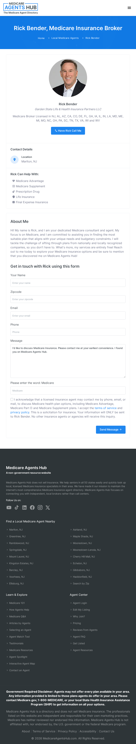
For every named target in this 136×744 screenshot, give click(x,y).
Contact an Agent (19, 670)
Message (16, 340)
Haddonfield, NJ (82, 576)
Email (14, 308)
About (26, 731)
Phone (14, 324)
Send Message (109, 429)
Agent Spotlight (17, 656)
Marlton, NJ (15, 529)
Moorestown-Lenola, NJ (86, 549)
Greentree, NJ (17, 536)
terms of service (106, 408)
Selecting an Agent (19, 629)
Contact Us (106, 731)
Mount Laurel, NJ (18, 556)
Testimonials (15, 643)
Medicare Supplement (30, 186)
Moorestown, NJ (82, 543)
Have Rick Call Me (69, 130)
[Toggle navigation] (129, 8)
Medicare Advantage (29, 181)
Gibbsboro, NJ (81, 569)
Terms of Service (44, 731)
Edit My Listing (81, 609)
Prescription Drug (27, 191)
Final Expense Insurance (31, 202)
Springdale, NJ (17, 549)
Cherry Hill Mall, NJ (83, 556)
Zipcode (15, 292)
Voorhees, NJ (16, 576)
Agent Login (79, 602)
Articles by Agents (19, 623)
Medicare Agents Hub (26, 467)
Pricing (76, 623)
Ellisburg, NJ (16, 583)
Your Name (17, 275)
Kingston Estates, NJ (20, 563)
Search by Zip (80, 583)
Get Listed (78, 643)
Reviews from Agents (84, 629)
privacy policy (19, 412)
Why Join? (78, 616)
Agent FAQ (78, 636)
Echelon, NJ (79, 563)
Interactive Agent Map (21, 663)
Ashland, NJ (79, 529)
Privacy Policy (67, 731)
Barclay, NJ (15, 569)
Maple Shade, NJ (82, 536)
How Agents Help (18, 609)
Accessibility (88, 731)
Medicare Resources (20, 650)
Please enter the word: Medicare (32, 383)
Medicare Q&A (17, 616)
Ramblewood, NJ (18, 543)
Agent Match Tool (19, 636)
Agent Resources (82, 650)
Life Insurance (25, 197)
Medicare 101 (16, 602)
